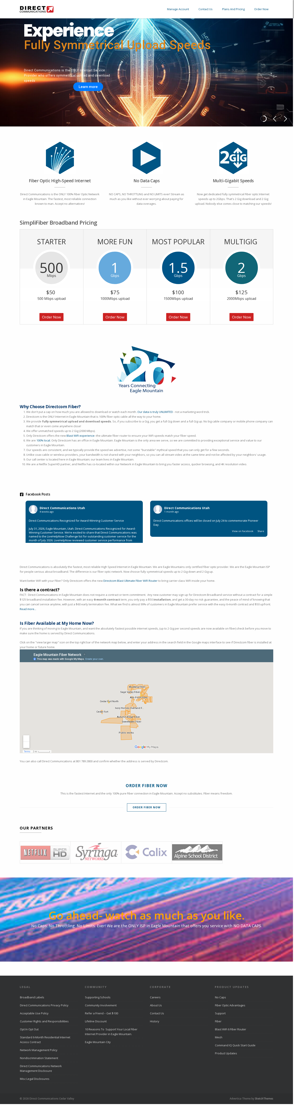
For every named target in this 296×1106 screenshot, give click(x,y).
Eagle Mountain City (98, 1042)
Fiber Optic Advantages (230, 1005)
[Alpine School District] (197, 852)
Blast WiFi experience (80, 436)
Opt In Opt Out (29, 1029)
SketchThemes (264, 1098)
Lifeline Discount (96, 1021)
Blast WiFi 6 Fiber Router (230, 1029)
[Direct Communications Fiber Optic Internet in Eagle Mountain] (37, 12)
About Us (156, 1005)
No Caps (220, 997)
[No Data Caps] (146, 158)
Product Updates (226, 1053)
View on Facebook (243, 531)
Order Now (261, 9)
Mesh (218, 1037)
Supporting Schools (98, 997)
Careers (155, 997)
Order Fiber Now (147, 807)
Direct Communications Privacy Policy (44, 1005)
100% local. (43, 440)
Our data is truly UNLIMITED (155, 412)
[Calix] (146, 852)
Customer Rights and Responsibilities (44, 1021)
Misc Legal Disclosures (34, 1079)
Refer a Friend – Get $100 (101, 1013)
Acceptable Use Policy (34, 1013)
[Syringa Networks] (95, 852)
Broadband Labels (32, 997)
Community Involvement (101, 1005)
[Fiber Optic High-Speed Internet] (60, 158)
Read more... (28, 609)
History (154, 1021)
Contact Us (205, 9)
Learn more (88, 87)
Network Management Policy (38, 1050)
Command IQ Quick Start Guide (235, 1045)
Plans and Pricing (233, 9)
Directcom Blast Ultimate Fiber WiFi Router (130, 581)
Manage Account (178, 9)
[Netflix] (45, 852)
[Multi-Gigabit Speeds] (233, 158)
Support (220, 1013)
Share (260, 531)
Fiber (218, 1021)
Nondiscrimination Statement (39, 1058)
